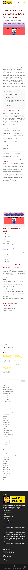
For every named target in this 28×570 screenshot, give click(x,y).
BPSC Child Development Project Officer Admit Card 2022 (14, 96)
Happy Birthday (6, 432)
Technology (5, 469)
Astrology (5, 395)
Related (10, 105)
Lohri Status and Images (8, 446)
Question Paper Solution (8, 455)
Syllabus (5, 467)
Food (4, 426)
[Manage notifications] (25, 567)
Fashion (4, 418)
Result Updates (6, 459)
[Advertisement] (14, 52)
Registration (5, 457)
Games (4, 428)
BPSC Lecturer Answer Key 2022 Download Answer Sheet (7, 369)
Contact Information (8, 516)
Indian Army (5, 440)
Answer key (5, 393)
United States (6, 473)
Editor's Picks (6, 408)
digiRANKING (20, 568)
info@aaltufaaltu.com (7, 560)
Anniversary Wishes (7, 391)
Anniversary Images (7, 389)
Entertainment (6, 412)
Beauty (4, 397)
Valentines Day (6, 475)
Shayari (4, 461)
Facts (4, 416)
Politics (4, 453)
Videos (4, 477)
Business (5, 399)
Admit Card (5, 387)
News (21, 20)
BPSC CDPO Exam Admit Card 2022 (13, 93)
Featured (5, 420)
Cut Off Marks (6, 401)
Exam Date (5, 414)
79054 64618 (8, 556)
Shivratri (5, 463)
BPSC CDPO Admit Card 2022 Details (15, 98)
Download (5, 406)
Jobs (18, 20)
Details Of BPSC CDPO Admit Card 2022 (14, 94)
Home (5, 514)
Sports (4, 465)
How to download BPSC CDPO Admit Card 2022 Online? (16, 101)
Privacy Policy (7, 520)
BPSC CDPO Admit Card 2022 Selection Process (16, 103)
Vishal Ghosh (7, 20)
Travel (4, 471)
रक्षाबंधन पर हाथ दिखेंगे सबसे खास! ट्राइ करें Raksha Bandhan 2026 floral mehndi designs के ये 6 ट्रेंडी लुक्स (14, 540)
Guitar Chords (6, 430)
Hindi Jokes (5, 436)
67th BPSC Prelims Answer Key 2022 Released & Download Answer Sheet (7, 357)
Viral (4, 479)
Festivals (5, 422)
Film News (5, 424)
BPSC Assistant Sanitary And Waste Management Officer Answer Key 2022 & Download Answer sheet (18, 358)
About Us (6, 518)
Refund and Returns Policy (9, 522)
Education (5, 410)
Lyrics (4, 449)
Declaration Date (6, 404)
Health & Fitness (6, 434)
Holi (4, 438)
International (6, 442)
